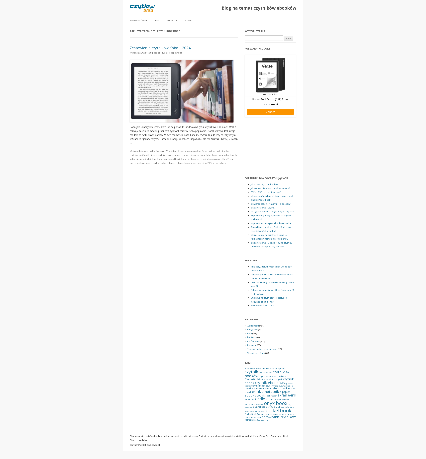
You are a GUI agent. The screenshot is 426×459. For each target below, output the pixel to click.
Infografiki (252, 329)
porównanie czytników (278, 417)
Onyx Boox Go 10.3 (264, 406)
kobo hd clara (149, 158)
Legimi (277, 399)
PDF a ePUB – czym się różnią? (266, 192)
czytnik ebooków (221, 150)
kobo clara (217, 154)
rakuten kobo (183, 162)
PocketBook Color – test (262, 305)
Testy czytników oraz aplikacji (262, 348)
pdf (262, 411)
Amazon (266, 368)
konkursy (252, 337)
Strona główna (138, 20)
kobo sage (196, 158)
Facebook (172, 20)
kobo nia (185, 158)
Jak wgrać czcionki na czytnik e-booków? (271, 203)
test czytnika (262, 420)
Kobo (208, 154)
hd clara (201, 154)
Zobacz (270, 112)
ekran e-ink (287, 395)
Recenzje (252, 345)
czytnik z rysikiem (281, 388)
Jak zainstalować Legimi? (263, 207)
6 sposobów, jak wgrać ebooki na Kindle (271, 223)
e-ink (168, 154)
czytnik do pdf (265, 372)
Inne (249, 333)
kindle (259, 398)
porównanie (255, 417)
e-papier (176, 154)
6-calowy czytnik (253, 368)
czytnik (208, 150)
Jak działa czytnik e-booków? (265, 184)
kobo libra (162, 158)
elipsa (193, 154)
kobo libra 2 (174, 158)
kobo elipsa (136, 158)
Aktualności (253, 325)
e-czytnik (160, 154)
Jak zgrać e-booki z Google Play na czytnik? (272, 211)
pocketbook (277, 410)
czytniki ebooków (261, 385)
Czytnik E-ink (254, 379)
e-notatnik (270, 391)
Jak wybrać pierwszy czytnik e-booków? (270, 188)
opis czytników (137, 162)
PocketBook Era (252, 414)
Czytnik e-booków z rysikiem (272, 376)
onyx (260, 404)
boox (274, 368)
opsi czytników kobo (156, 162)
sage (193, 162)
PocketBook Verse (269, 414)
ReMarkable (251, 419)
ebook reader (270, 395)
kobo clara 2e (230, 154)
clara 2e (200, 150)
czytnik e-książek (273, 379)
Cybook (281, 368)
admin (222, 162)
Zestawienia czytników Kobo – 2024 (160, 47)
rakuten (171, 162)
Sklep (157, 20)
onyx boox (275, 403)
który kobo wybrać (212, 158)
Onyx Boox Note (281, 407)
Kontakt (189, 20)
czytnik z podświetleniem (142, 154)
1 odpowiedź (175, 52)
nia (231, 158)
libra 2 (225, 158)
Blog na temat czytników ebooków (259, 8)
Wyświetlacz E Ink (174, 150)
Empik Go (249, 399)
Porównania (158, 150)
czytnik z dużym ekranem (281, 386)
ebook (249, 395)
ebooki (185, 154)
